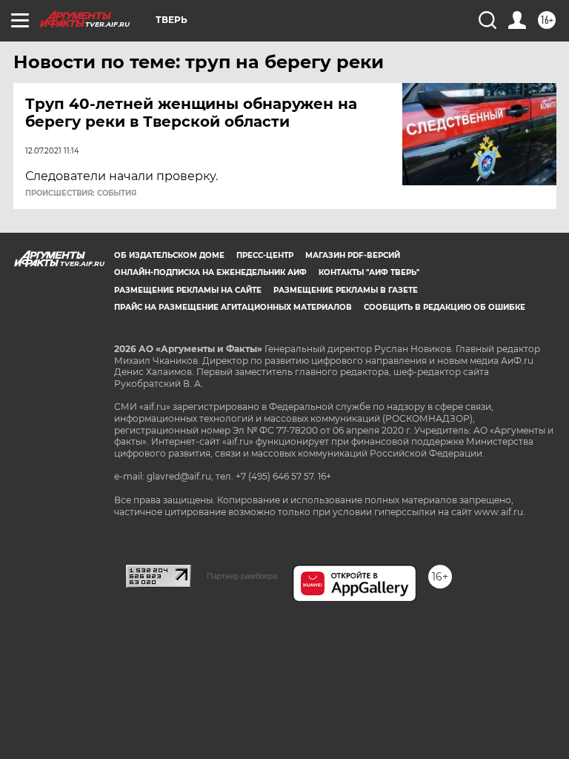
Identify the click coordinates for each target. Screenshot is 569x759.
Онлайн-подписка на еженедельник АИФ (210, 272)
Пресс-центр (264, 255)
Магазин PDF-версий (352, 255)
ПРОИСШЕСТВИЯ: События (80, 193)
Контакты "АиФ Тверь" (369, 272)
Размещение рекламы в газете (345, 290)
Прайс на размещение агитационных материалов (233, 307)
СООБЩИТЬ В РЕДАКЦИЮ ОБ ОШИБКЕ (444, 307)
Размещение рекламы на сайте (188, 290)
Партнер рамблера (242, 575)
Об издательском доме (169, 255)
